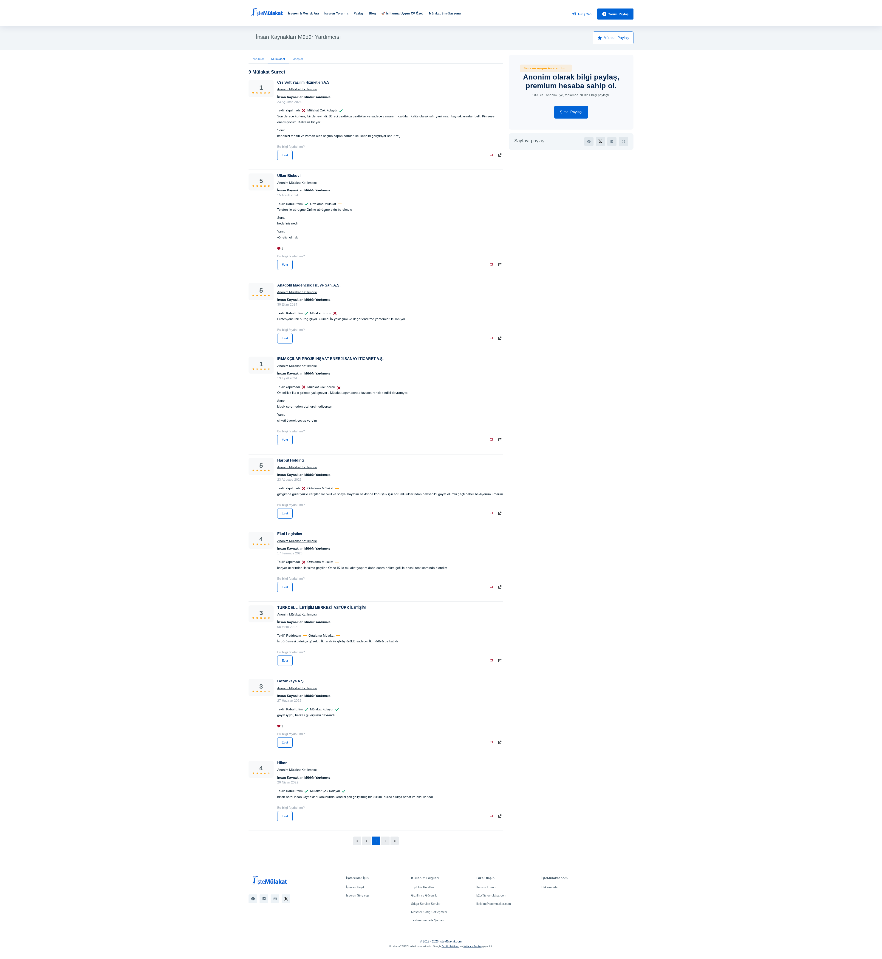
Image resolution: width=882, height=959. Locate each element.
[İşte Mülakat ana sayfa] (267, 12)
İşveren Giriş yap (357, 895)
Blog (372, 13)
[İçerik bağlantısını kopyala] (500, 155)
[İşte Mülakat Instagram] (275, 898)
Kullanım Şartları (473, 946)
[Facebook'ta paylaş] (589, 141)
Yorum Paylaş (618, 14)
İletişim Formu (485, 887)
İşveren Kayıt (355, 887)
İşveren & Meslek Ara (303, 13)
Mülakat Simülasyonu (445, 13)
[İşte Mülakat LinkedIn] (264, 898)
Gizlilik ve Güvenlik (424, 895)
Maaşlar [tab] (297, 59)
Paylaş (358, 13)
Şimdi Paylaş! (571, 112)
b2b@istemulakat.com (491, 895)
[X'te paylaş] (600, 141)
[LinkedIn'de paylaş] (611, 141)
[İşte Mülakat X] (286, 898)
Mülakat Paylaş (616, 38)
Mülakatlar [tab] (278, 59)
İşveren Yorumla (336, 13)
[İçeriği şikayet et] (492, 155)
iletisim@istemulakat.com (493, 903)
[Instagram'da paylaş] (623, 141)
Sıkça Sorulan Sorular (425, 903)
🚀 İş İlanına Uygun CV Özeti (402, 13)
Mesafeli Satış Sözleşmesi (429, 912)
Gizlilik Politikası (450, 946)
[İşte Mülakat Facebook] (253, 898)
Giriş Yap (585, 14)
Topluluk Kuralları (422, 887)
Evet (285, 155)
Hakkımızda (549, 887)
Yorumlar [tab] (258, 59)
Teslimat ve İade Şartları (427, 920)
